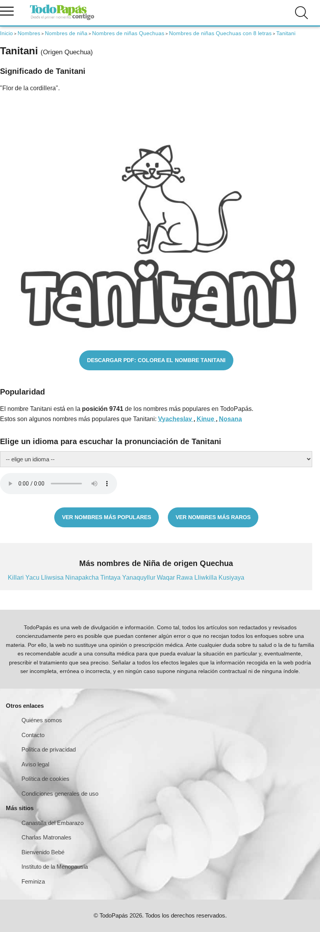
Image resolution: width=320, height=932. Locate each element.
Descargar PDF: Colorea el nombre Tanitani (156, 360)
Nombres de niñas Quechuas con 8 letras (220, 33)
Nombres (29, 33)
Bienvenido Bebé (42, 852)
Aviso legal (35, 764)
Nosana (230, 419)
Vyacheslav (176, 419)
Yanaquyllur (139, 577)
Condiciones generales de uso (59, 793)
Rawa (185, 577)
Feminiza (33, 881)
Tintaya (111, 577)
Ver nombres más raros (213, 517)
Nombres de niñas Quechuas (128, 33)
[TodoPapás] (62, 19)
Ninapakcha (82, 577)
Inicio (6, 33)
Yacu (33, 577)
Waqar (166, 577)
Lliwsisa (53, 577)
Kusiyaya (231, 577)
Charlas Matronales (46, 837)
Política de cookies (45, 778)
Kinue (206, 419)
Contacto (32, 735)
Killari (16, 577)
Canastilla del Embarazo (52, 823)
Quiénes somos (41, 720)
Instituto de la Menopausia (54, 866)
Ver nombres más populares (106, 517)
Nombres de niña (66, 33)
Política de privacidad (48, 749)
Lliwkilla (206, 577)
